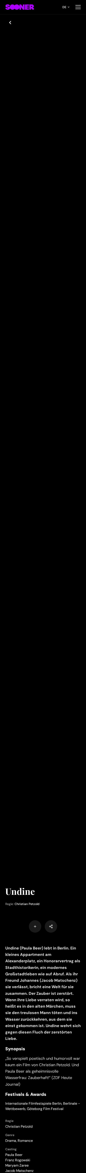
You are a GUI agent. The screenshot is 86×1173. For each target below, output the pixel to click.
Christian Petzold (27, 904)
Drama (10, 1140)
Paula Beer (13, 1154)
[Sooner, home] (19, 7)
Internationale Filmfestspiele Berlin (33, 1103)
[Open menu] (78, 7)
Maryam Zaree (17, 1165)
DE (64, 7)
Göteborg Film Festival (45, 1108)
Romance (25, 1140)
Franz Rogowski (17, 1160)
